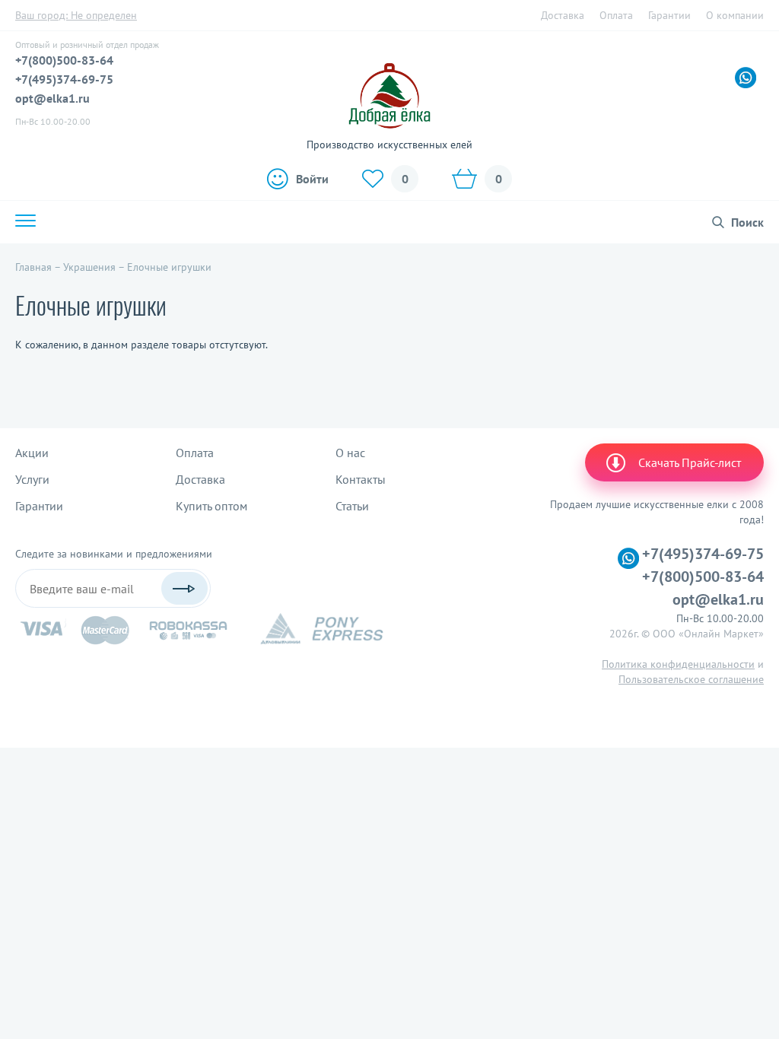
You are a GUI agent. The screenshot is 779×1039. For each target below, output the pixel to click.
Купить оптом (211, 505)
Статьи (352, 505)
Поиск (747, 222)
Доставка (562, 15)
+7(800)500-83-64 (64, 60)
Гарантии (669, 15)
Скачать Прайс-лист (689, 462)
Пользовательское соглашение (691, 679)
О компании (735, 15)
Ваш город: (76, 15)
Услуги (32, 479)
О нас (350, 452)
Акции (32, 452)
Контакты (360, 479)
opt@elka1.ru (52, 98)
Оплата (616, 15)
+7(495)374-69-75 (64, 79)
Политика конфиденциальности (678, 664)
